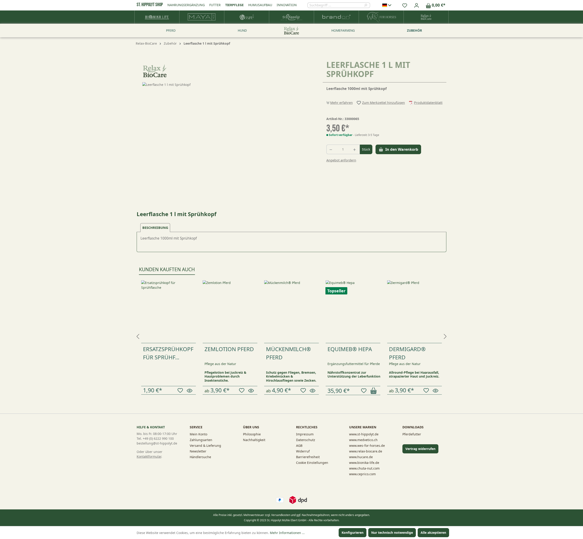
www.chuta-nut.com (364, 468)
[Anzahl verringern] (331, 149)
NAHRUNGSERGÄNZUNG (186, 5)
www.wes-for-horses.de (367, 445)
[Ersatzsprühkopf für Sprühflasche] (168, 311)
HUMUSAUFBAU (260, 5)
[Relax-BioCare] (426, 17)
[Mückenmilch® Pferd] (291, 311)
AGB (299, 445)
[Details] (190, 390)
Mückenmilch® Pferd (288, 353)
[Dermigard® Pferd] (414, 311)
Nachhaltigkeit (254, 440)
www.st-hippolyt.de (363, 434)
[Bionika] (156, 17)
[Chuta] (201, 17)
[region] (225, 131)
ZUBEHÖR (414, 30)
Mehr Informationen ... (287, 533)
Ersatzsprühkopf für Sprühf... (168, 353)
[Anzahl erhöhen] (355, 149)
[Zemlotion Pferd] (230, 311)
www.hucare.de (361, 457)
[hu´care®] (246, 17)
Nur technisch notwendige (392, 532)
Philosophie (252, 434)
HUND (242, 30)
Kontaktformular (149, 456)
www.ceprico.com (362, 474)
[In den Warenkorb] (374, 390)
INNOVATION (287, 5)
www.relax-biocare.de (365, 451)
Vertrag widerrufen (420, 449)
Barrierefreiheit (308, 457)
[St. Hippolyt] (291, 17)
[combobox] (335, 5)
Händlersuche (200, 457)
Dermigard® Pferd (407, 353)
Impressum (305, 434)
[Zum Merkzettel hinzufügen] (181, 390)
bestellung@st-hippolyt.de (157, 443)
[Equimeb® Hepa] (353, 311)
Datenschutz (305, 440)
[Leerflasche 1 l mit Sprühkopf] (225, 131)
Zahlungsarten (201, 440)
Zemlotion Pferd (229, 349)
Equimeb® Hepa (349, 349)
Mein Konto (198, 434)
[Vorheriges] (137, 335)
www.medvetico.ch (363, 440)
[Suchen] (367, 5)
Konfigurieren (352, 532)
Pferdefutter (411, 434)
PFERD (171, 30)
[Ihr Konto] (416, 5)
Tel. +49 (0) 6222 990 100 (155, 438)
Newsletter (198, 451)
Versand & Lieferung (205, 445)
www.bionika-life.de (364, 462)
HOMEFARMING (343, 30)
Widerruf (303, 451)
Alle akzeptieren (433, 532)
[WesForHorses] (381, 17)
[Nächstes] (445, 335)
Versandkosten (280, 515)
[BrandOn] (336, 17)
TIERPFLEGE (234, 5)
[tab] (155, 227)
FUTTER (215, 5)
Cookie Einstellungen (312, 462)
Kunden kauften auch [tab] (167, 269)
